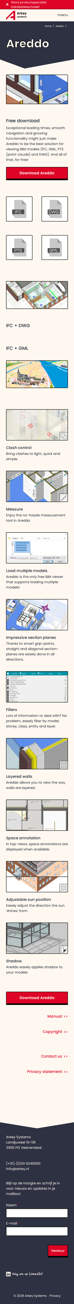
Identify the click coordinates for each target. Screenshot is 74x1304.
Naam (12, 1205)
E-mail (13, 1223)
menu (63, 15)
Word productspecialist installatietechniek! (28, 4)
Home (48, 26)
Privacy (55, 1295)
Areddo (60, 26)
